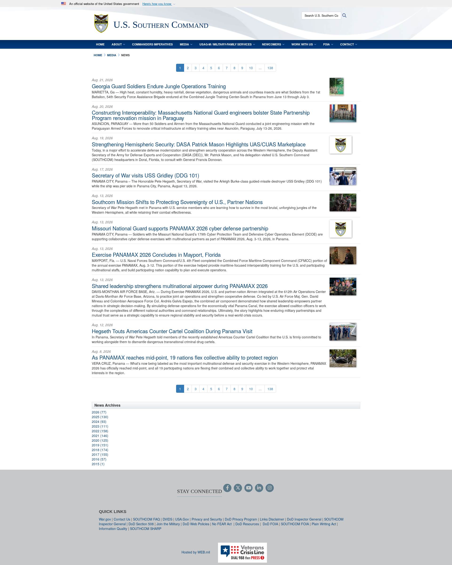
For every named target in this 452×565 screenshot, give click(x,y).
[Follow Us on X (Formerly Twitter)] (238, 488)
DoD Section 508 (141, 523)
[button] (159, 3)
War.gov (105, 519)
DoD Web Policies (196, 523)
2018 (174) (100, 449)
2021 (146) (100, 435)
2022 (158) (100, 431)
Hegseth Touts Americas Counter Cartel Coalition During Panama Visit (172, 331)
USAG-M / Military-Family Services (225, 44)
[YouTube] (248, 488)
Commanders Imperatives (152, 44)
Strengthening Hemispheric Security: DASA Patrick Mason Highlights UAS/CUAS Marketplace (199, 144)
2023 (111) (100, 426)
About (117, 44)
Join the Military (168, 523)
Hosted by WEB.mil (196, 552)
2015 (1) (98, 463)
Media (184, 44)
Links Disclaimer (272, 519)
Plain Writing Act (324, 523)
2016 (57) (99, 459)
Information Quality (113, 528)
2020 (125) (100, 440)
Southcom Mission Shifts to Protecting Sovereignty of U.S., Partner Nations (177, 201)
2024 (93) (99, 421)
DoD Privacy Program (241, 519)
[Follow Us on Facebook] (227, 488)
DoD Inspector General (304, 519)
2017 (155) (100, 454)
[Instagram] (270, 488)
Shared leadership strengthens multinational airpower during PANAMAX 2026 (180, 285)
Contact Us (122, 519)
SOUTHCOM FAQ (146, 519)
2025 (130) (100, 416)
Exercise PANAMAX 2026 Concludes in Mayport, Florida (156, 254)
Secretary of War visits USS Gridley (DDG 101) (145, 175)
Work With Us (302, 44)
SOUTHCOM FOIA (295, 523)
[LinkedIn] (259, 488)
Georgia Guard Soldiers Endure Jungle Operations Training (159, 86)
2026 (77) (99, 412)
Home (100, 44)
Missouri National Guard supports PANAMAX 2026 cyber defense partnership (180, 228)
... (260, 67)
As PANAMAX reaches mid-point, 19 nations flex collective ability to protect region (185, 357)
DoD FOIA (270, 523)
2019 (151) (100, 445)
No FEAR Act (222, 523)
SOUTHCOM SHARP (145, 528)
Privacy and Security (207, 519)
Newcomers (271, 44)
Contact (347, 44)
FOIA (326, 44)
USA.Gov (182, 519)
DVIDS (167, 519)
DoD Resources (247, 523)
